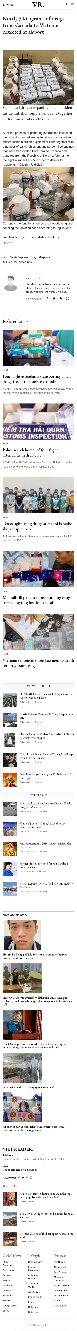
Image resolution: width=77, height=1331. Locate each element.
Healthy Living (35, 1262)
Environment (9, 1270)
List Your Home (61, 1295)
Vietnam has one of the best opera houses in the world (46, 1235)
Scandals (7, 1295)
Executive (7, 1300)
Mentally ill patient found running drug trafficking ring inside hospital (36, 600)
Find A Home (60, 1272)
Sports (6, 1311)
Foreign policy (9, 1305)
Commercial (60, 1267)
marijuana (44, 257)
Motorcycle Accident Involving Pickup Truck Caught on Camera (45, 805)
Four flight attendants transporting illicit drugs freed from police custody (37, 378)
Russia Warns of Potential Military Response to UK (46, 716)
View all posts (34, 298)
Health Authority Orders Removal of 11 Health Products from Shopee (47, 736)
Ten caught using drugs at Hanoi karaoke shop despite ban (37, 526)
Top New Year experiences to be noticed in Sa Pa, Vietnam (47, 1215)
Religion (7, 1275)
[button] (8, 5)
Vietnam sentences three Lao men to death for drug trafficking (38, 662)
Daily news (33, 1312)
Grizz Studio (60, 1305)
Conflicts (7, 1290)
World (57, 1300)
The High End (61, 1290)
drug (33, 257)
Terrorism (7, 1285)
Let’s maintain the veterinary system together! (28, 1087)
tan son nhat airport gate (18, 261)
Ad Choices (34, 1292)
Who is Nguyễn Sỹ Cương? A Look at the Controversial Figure (43, 825)
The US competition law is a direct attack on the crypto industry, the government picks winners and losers (34, 1045)
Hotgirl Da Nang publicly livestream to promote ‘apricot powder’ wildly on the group (35, 956)
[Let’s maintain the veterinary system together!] (22, 1067)
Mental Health (35, 1297)
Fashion (7, 1280)
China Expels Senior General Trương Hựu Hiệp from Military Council (46, 756)
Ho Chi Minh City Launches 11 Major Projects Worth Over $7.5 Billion (46, 696)
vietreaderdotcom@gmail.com (20, 1169)
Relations (33, 1307)
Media (31, 1302)
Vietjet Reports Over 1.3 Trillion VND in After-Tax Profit (46, 885)
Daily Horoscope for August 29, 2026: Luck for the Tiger (46, 776)
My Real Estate (61, 1285)
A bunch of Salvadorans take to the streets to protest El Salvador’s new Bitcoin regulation (33, 1128)
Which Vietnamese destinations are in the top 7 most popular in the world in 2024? (46, 1195)
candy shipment (19, 257)
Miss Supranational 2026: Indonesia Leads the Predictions (45, 845)
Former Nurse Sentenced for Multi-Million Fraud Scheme (44, 865)
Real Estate (59, 1262)
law (5, 257)
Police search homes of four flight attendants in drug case (30, 452)
